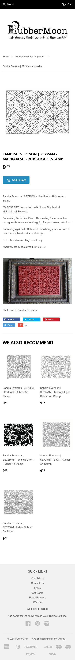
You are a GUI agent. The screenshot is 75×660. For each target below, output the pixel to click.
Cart (69, 4)
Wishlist (37, 602)
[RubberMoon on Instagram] (47, 624)
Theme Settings (58, 616)
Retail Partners (37, 597)
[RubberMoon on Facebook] (28, 624)
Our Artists (37, 578)
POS (33, 638)
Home (6, 56)
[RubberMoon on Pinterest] (37, 624)
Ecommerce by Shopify (53, 638)
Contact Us (37, 583)
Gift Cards (37, 592)
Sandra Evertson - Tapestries (30, 56)
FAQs (37, 588)
